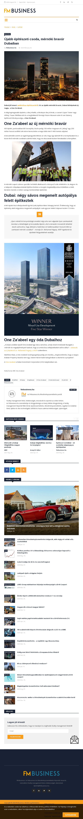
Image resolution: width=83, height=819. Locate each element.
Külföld (19, 27)
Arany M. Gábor (35, 450)
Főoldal (6, 27)
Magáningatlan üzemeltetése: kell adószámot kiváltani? (38, 686)
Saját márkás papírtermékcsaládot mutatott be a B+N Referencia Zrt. (43, 618)
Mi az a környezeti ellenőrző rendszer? (32, 663)
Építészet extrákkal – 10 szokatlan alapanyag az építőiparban (65, 445)
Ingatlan (7, 573)
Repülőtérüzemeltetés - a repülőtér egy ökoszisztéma (38, 641)
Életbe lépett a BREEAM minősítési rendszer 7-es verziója (39, 596)
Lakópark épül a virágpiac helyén (29, 573)
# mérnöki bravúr (54, 380)
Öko (6, 663)
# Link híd (65, 380)
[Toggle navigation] (6, 19)
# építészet (30, 380)
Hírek (13, 27)
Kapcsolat (22, 2)
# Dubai (22, 380)
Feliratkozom (15, 737)
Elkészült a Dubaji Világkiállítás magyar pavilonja (12, 445)
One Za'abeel (10, 362)
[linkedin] (64, 2)
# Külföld (15, 380)
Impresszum (31, 2)
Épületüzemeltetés (13, 522)
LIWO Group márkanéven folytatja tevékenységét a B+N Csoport (42, 584)
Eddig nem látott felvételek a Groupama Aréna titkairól (38, 652)
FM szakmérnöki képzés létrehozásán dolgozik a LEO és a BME (41, 630)
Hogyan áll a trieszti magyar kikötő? (31, 607)
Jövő (34, 428)
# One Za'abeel (41, 380)
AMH (5, 450)
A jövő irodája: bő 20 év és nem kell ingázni (33, 562)
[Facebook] (60, 2)
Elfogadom (70, 815)
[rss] (72, 2)
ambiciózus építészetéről (28, 105)
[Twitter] (68, 2)
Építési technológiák (14, 428)
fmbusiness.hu (11, 48)
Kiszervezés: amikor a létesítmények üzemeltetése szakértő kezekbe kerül (46, 697)
